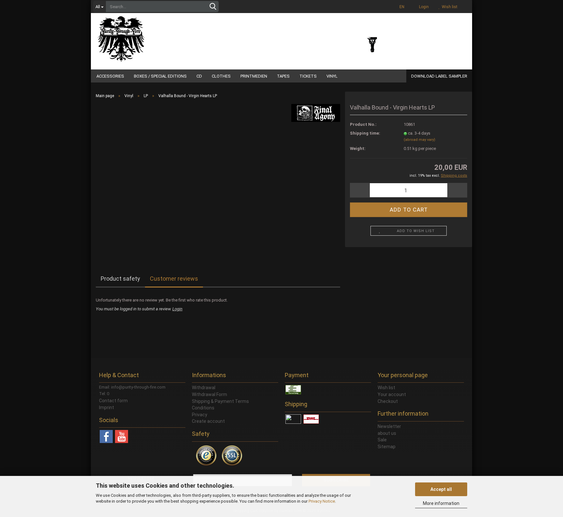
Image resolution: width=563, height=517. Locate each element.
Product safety (120, 278)
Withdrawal (203, 387)
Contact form (113, 400)
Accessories (110, 76)
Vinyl (332, 76)
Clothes (221, 76)
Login (423, 7)
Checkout (388, 401)
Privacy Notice (322, 501)
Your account (392, 394)
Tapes (283, 76)
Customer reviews (174, 278)
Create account (208, 421)
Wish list (448, 7)
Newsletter (389, 426)
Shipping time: (365, 133)
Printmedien (253, 76)
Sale (382, 439)
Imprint (106, 407)
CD (199, 76)
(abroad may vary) (419, 140)
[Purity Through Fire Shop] (146, 35)
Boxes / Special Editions (160, 76)
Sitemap (387, 446)
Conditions (203, 407)
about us (387, 433)
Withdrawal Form (209, 394)
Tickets (308, 76)
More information (441, 503)
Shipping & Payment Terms (220, 401)
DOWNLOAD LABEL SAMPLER (439, 76)
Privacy (199, 414)
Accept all (441, 489)
